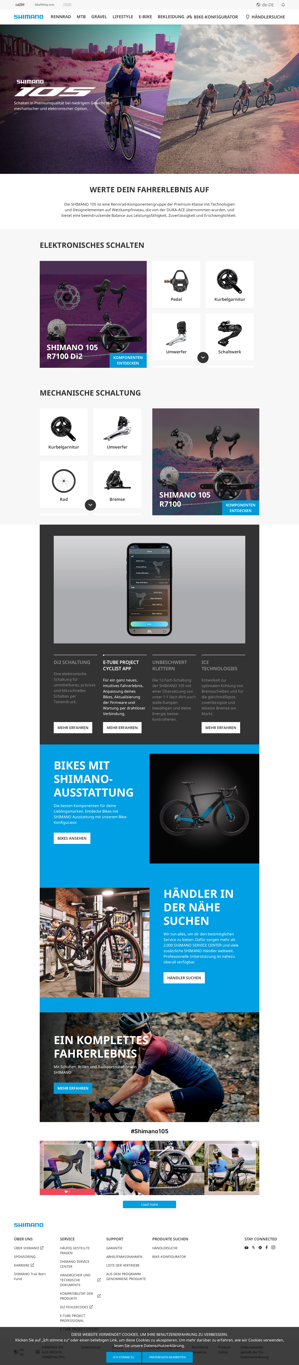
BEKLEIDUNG (171, 16)
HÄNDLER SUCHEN (184, 977)
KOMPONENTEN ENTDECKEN (128, 360)
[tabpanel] (149, 319)
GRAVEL (99, 16)
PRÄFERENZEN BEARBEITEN (167, 1357)
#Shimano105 (149, 1131)
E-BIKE (145, 16)
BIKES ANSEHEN (72, 838)
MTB (81, 16)
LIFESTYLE (123, 16)
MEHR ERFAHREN (73, 727)
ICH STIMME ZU (123, 1357)
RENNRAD (61, 16)
